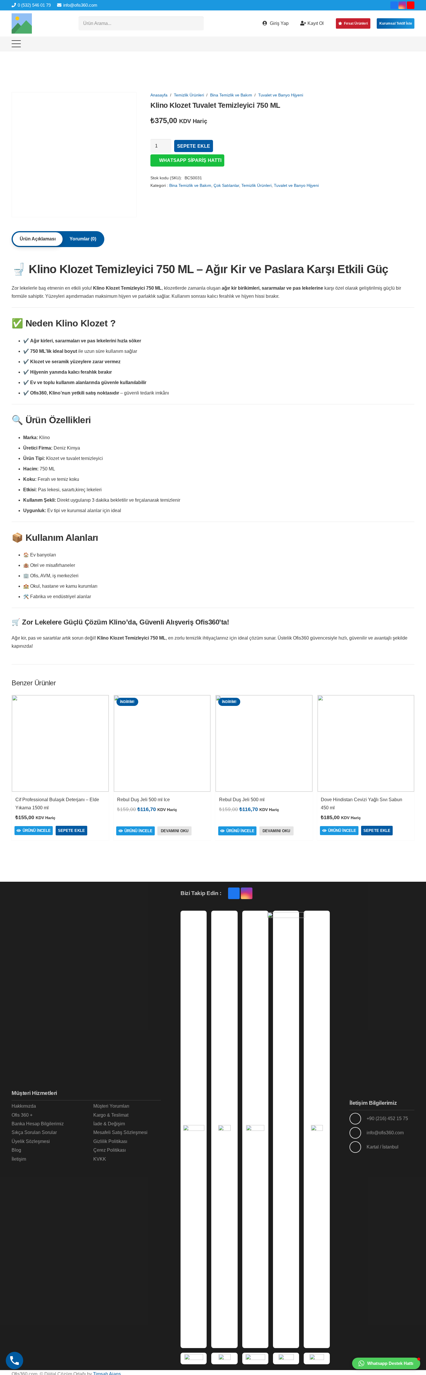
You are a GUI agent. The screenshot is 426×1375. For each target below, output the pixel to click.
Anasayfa (159, 95)
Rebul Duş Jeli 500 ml (242, 799)
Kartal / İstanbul (382, 1146)
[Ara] (197, 23)
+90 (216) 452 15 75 (387, 1118)
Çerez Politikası (109, 1150)
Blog (16, 1150)
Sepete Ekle (193, 146)
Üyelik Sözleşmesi (31, 1141)
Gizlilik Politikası (110, 1141)
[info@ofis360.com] (357, 1133)
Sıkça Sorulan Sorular (34, 1132)
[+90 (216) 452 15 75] (357, 1118)
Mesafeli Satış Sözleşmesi (120, 1132)
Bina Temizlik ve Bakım (231, 95)
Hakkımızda (24, 1106)
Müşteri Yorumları (111, 1106)
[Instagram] (402, 5)
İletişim (19, 1159)
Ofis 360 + (22, 1115)
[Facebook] (394, 5)
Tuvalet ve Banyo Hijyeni (280, 95)
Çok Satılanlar (226, 185)
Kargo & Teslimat (110, 1115)
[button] (16, 43)
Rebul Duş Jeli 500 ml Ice (143, 799)
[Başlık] (22, 23)
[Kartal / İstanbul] (357, 1147)
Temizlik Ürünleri (189, 95)
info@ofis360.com (385, 1132)
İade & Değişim (109, 1123)
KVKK (99, 1159)
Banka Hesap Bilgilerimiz (38, 1123)
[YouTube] (410, 5)
